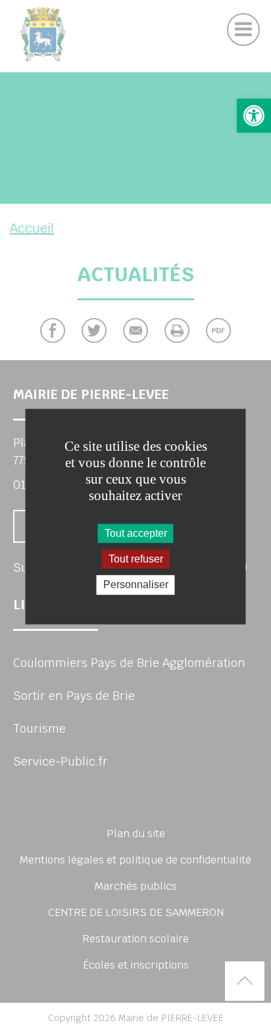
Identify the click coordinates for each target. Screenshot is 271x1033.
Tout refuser (136, 558)
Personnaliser (135, 585)
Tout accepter (136, 533)
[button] (254, 116)
